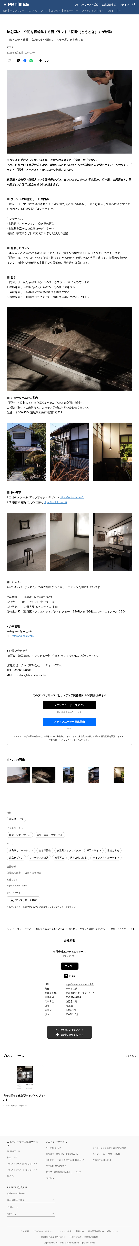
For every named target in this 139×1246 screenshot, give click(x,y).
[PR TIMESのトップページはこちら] (18, 4)
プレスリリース (23, 929)
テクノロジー (17, 10)
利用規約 (80, 1231)
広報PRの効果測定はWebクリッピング (63, 1172)
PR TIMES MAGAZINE (56, 1166)
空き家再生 (45, 850)
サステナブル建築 (38, 857)
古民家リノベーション (21, 850)
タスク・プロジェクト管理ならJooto (109, 1147)
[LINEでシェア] (31, 61)
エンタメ (56, 10)
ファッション (89, 10)
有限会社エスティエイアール (50, 929)
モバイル (32, 10)
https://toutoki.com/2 (55, 502)
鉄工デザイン (94, 850)
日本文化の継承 (78, 857)
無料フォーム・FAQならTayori (107, 1153)
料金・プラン (13, 1157)
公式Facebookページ (16, 1193)
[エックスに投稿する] (19, 61)
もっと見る (130, 1055)
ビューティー (71, 10)
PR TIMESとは (13, 1151)
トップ (8, 929)
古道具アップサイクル (69, 850)
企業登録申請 (109, 4)
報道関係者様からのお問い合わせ (103, 1231)
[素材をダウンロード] (40, 61)
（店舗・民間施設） (33, 872)
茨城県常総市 (14, 872)
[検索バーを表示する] (134, 4)
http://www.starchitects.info (80, 984)
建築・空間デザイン (20, 834)
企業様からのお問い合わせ (53, 1236)
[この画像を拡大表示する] (18, 775)
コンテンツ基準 (64, 1231)
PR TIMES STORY (53, 1147)
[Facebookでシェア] (25, 61)
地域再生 (59, 857)
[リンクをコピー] (46, 61)
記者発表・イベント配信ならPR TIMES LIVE (66, 1160)
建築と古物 (113, 850)
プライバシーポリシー (43, 1231)
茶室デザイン (16, 857)
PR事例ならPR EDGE (102, 1160)
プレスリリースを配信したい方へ (22, 1169)
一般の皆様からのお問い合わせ (84, 1236)
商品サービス (16, 819)
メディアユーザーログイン (69, 705)
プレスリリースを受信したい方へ (22, 1163)
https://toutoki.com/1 (72, 497)
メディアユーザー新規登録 (69, 721)
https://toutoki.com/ (23, 636)
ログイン (124, 4)
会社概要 (25, 1231)
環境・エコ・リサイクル (50, 834)
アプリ (44, 10)
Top (5, 10)
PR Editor (50, 1178)
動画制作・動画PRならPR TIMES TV (62, 1153)
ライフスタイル (107, 10)
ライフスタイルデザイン (106, 857)
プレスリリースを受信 (86, 4)
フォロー (69, 966)
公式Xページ (12, 1207)
